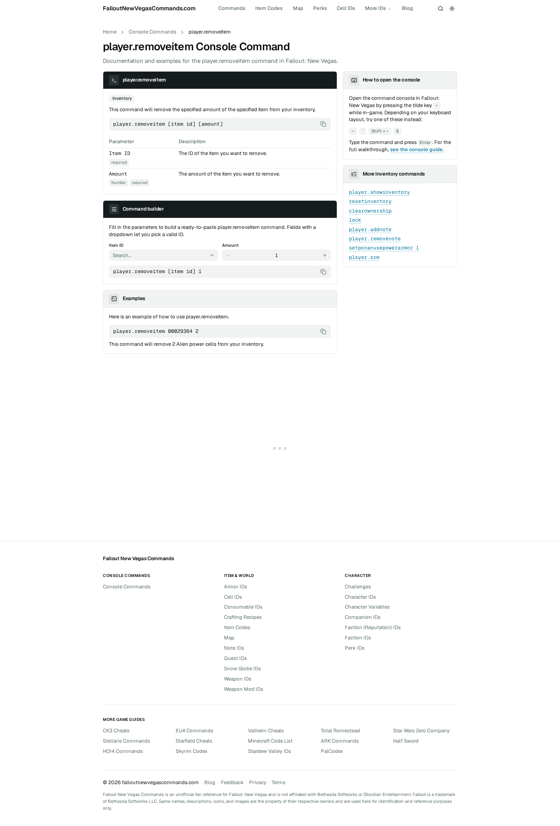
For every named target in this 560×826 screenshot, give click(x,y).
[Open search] (441, 8)
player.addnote (370, 229)
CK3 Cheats (116, 730)
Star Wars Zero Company (421, 730)
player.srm (364, 257)
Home (110, 32)
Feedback (232, 782)
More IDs (375, 8)
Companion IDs (363, 617)
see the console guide (416, 149)
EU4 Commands (194, 730)
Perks (320, 8)
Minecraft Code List (270, 741)
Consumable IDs (243, 607)
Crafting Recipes (243, 617)
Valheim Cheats (266, 730)
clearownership (370, 211)
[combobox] (158, 255)
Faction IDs (358, 637)
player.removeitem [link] (210, 32)
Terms (278, 782)
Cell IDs (346, 8)
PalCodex (332, 751)
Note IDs (234, 648)
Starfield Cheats (194, 741)
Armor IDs (235, 586)
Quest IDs (235, 658)
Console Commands (152, 32)
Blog (407, 8)
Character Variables (367, 607)
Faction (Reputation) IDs (373, 627)
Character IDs (360, 597)
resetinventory (370, 201)
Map (298, 8)
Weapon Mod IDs (243, 689)
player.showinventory (379, 192)
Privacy (257, 782)
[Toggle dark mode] (452, 8)
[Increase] (325, 255)
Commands (231, 8)
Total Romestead (340, 730)
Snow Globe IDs (242, 668)
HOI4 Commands (123, 751)
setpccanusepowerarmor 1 (384, 247)
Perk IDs (355, 648)
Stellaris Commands (126, 741)
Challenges (358, 586)
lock (355, 220)
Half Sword (406, 741)
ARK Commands (340, 741)
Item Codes (269, 8)
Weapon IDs (237, 679)
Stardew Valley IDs (269, 751)
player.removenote (375, 238)
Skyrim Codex (192, 751)
